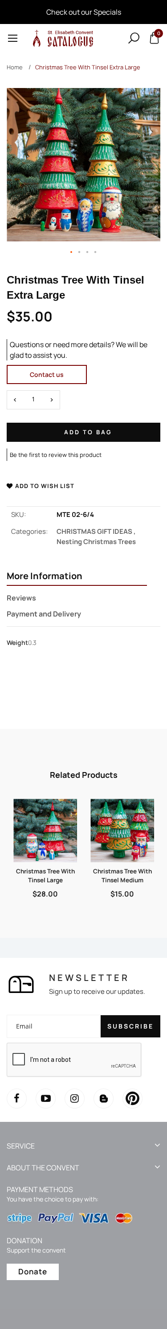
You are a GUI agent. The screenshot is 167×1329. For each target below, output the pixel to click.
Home (15, 67)
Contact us (47, 374)
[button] (72, 252)
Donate (32, 1271)
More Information (44, 576)
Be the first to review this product (56, 455)
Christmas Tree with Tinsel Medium (122, 875)
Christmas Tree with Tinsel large (45, 875)
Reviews (21, 598)
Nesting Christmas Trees (96, 541)
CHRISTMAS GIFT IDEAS (96, 531)
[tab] (77, 577)
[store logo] (61, 38)
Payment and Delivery (44, 614)
